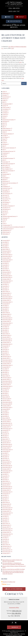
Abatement (5, 93)
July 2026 (5, 242)
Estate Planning (6, 128)
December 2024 (7, 275)
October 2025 (6, 258)
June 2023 (5, 307)
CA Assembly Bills (7, 103)
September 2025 (7, 259)
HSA (4, 149)
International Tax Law (8, 151)
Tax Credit (5, 197)
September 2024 (7, 280)
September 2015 (7, 470)
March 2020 (5, 375)
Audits (4, 100)
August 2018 (6, 409)
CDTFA (4, 105)
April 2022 (5, 331)
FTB (12, 48)
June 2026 (5, 244)
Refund (4, 179)
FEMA (4, 132)
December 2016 (7, 444)
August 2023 (6, 303)
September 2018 (7, 407)
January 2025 (6, 273)
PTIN (4, 176)
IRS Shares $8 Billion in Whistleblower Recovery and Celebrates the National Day (13, 563)
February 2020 (6, 377)
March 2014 (5, 502)
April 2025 (5, 268)
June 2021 (5, 349)
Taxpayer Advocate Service (9, 216)
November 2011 (6, 551)
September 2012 (7, 534)
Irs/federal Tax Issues (8, 158)
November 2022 (7, 319)
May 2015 (5, 477)
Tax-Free (5, 212)
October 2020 (6, 363)
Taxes (4, 214)
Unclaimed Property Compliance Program (13, 226)
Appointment (6, 96)
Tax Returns (5, 207)
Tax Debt (5, 200)
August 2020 (6, 367)
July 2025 (5, 263)
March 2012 (5, 544)
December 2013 (7, 507)
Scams (4, 184)
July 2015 (5, 474)
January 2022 (6, 337)
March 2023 (5, 312)
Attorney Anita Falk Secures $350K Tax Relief (14, 569)
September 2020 (7, 365)
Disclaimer (5, 633)
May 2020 (5, 372)
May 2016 (5, 456)
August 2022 (6, 324)
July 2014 (5, 495)
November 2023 (7, 298)
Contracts (5, 112)
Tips (3, 221)
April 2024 (5, 289)
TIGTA (4, 219)
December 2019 (7, 381)
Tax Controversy (6, 193)
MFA (4, 160)
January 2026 (6, 252)
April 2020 (5, 374)
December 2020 (7, 360)
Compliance (6, 109)
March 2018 (5, 418)
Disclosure (5, 121)
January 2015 (6, 484)
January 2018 (6, 421)
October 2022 (6, 321)
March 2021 (5, 354)
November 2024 (7, 277)
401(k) (4, 91)
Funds (4, 142)
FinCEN (4, 135)
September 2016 (7, 449)
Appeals (5, 95)
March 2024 (5, 291)
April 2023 (5, 310)
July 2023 (5, 305)
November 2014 (7, 488)
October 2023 (6, 300)
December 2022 (7, 317)
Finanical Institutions (8, 133)
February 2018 (6, 419)
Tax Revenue (6, 209)
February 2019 (6, 398)
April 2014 (5, 500)
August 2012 (6, 535)
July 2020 (5, 368)
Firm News (5, 137)
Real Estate (5, 177)
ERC (4, 126)
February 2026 (6, 251)
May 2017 (5, 435)
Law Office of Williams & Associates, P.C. (15, 631)
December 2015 (7, 465)
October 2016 (6, 447)
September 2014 (7, 491)
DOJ (4, 123)
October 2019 (6, 384)
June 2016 (5, 455)
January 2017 (6, 442)
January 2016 (6, 463)
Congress (5, 110)
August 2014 (6, 493)
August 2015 (6, 472)
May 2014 (5, 498)
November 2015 (6, 467)
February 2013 (6, 525)
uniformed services (7, 228)
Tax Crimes (5, 198)
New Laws (5, 165)
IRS (3, 156)
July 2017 (5, 432)
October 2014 (6, 490)
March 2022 (5, 333)
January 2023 (6, 316)
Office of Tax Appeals (8, 170)
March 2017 (5, 439)
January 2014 (6, 505)
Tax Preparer (6, 202)
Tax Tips (4, 211)
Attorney (5, 98)
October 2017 (6, 426)
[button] (7, 17)
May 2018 (5, 414)
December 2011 (6, 549)
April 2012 (5, 542)
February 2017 (6, 440)
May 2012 (5, 541)
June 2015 (5, 476)
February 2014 (6, 504)
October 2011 (6, 553)
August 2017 (6, 430)
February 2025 (6, 272)
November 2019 (7, 382)
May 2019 (5, 393)
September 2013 (7, 513)
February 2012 (6, 546)
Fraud (4, 139)
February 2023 (6, 314)
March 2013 (5, 523)
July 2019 (5, 389)
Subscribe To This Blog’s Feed (9, 581)
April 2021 (5, 353)
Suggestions (6, 186)
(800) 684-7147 (14, 11)
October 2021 (6, 342)
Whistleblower (6, 230)
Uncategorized (6, 225)
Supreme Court (6, 188)
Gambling (5, 144)
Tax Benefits (6, 191)
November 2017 (6, 425)
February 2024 (6, 293)
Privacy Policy (17, 633)
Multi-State (5, 161)
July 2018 (5, 411)
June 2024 (5, 286)
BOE (4, 102)
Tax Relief (5, 204)
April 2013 (5, 521)
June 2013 (5, 518)
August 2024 (6, 282)
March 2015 (5, 481)
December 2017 (7, 423)
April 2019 (5, 395)
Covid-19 (5, 114)
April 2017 (5, 437)
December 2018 (7, 402)
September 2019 (7, 386)
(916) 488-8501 (14, 8)
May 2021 (5, 351)
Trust (4, 223)
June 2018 (5, 412)
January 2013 (6, 527)
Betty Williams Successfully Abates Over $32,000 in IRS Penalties (12, 560)
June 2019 (5, 391)
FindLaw (20, 635)
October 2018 (6, 405)
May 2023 (5, 309)
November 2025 (7, 256)
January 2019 (6, 400)
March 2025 (5, 270)
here (20, 62)
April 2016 (5, 458)
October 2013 (6, 511)
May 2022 (5, 330)
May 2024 (5, 288)
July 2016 (5, 453)
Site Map (11, 633)
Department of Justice (8, 119)
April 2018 (5, 416)
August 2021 (6, 346)
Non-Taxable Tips (7, 168)
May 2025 (5, 266)
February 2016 (6, 462)
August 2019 (6, 388)
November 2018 (7, 404)
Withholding (6, 234)
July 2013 (5, 516)
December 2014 (7, 486)
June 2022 (5, 328)
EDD (4, 125)
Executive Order (7, 130)
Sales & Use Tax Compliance (9, 183)
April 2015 (5, 479)
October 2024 (6, 279)
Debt (4, 118)
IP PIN (4, 154)
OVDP (4, 172)
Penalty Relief (6, 174)
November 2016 (6, 446)
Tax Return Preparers (8, 205)
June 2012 (5, 539)
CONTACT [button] (21, 17)
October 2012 (6, 532)
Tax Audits (5, 190)
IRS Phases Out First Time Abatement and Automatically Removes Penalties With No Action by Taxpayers (13, 572)
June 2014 (5, 497)
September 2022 (7, 323)
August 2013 (6, 514)
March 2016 (5, 460)
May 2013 (5, 520)
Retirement (5, 181)
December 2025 (7, 254)
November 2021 (6, 340)
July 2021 (5, 347)
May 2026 (5, 245)
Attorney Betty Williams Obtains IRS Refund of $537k (14, 566)
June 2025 (5, 265)
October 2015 (6, 469)
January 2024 (6, 295)
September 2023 (7, 302)
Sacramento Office (14, 607)
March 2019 (5, 397)
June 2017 (5, 433)
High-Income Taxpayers (8, 147)
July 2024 (5, 284)
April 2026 (5, 247)
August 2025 (6, 261)
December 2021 (7, 338)
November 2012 (6, 530)
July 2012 (5, 537)
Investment (5, 153)
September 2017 (7, 428)
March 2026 (5, 249)
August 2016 (6, 451)
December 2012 (7, 528)
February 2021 (6, 356)
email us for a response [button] (14, 589)
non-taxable (6, 167)
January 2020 (6, 379)
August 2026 (6, 240)
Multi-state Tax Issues (8, 163)
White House (6, 232)
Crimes (4, 116)
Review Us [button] (15, 627)
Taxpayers (5, 218)
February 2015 (6, 483)
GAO (4, 146)
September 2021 (7, 344)
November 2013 (6, 509)
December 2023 (7, 296)
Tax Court (5, 195)
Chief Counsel (6, 107)
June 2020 (5, 370)
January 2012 (6, 548)
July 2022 (5, 326)
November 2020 (7, 361)
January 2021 (6, 358)
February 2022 (6, 335)
